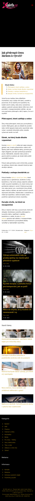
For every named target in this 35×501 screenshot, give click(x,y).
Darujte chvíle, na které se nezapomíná (20, 93)
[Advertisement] (17, 27)
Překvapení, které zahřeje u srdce (18, 87)
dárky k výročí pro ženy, (19, 177)
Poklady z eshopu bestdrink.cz (18, 91)
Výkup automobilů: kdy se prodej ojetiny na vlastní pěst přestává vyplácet (16, 258)
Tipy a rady (6, 263)
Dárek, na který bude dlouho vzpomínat (20, 89)
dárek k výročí (11, 145)
